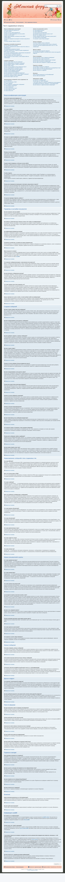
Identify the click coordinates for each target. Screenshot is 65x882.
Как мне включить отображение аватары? (12, 53)
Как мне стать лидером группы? (39, 35)
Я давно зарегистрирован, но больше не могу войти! (14, 36)
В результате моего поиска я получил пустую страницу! (44, 59)
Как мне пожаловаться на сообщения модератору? (14, 72)
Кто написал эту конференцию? (39, 79)
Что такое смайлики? (8, 83)
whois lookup (35, 839)
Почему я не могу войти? (9, 35)
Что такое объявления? (8, 86)
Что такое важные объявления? (10, 85)
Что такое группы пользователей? (40, 32)
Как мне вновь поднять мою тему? (11, 76)
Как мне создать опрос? (9, 65)
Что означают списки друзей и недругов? (41, 50)
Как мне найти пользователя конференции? (42, 61)
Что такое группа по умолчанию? (39, 37)
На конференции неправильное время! (12, 49)
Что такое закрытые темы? (9, 89)
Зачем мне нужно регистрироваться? (11, 30)
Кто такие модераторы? (38, 31)
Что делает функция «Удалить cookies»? (12, 41)
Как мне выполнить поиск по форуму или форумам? (43, 57)
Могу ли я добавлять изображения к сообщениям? (14, 84)
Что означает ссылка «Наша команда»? (41, 38)
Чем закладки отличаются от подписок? (41, 66)
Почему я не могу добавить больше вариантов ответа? (15, 66)
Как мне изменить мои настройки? (11, 45)
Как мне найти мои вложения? (39, 75)
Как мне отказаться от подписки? (39, 70)
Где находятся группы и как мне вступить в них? (43, 33)
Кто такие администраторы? (38, 30)
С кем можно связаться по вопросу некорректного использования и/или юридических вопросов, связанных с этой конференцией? (47, 83)
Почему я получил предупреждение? (11, 71)
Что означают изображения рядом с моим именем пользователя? (17, 52)
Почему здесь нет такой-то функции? (40, 81)
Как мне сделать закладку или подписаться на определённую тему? (47, 67)
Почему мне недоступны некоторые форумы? (13, 69)
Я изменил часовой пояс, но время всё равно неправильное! (16, 50)
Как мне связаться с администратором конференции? (44, 84)
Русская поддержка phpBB (33, 870)
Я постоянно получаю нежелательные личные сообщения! (45, 44)
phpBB (17, 256)
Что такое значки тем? (8, 90)
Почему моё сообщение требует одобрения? (13, 75)
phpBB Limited (46, 817)
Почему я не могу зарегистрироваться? (12, 32)
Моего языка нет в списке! (9, 51)
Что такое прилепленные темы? (10, 88)
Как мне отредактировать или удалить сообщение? (14, 63)
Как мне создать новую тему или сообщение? (13, 61)
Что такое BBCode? (8, 80)
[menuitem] (10, 20)
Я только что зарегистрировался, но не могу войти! (14, 33)
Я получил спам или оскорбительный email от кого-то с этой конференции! (45, 46)
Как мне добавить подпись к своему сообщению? (14, 64)
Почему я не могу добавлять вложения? (12, 70)
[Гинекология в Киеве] (27, 10)
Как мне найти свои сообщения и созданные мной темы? (44, 62)
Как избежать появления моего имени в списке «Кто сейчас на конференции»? (16, 47)
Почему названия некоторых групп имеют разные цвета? (44, 36)
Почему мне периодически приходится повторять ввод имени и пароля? (17, 39)
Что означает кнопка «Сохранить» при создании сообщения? (16, 74)
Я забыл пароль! (7, 37)
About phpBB (26, 819)
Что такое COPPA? (8, 31)
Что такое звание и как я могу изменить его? (13, 55)
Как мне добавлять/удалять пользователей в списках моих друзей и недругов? (47, 53)
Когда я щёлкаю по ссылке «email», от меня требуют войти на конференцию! (16, 57)
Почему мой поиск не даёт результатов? (41, 58)
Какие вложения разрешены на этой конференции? (43, 74)
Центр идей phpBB (24, 828)
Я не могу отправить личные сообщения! (41, 42)
